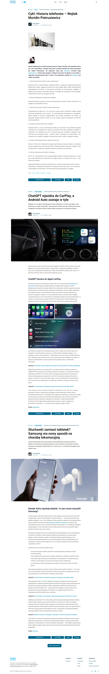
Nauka (65, 2)
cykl (33, 173)
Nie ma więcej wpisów (54, 645)
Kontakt (91, 663)
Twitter (57, 179)
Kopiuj (77, 179)
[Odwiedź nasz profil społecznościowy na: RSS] (98, 671)
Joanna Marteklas (36, 213)
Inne (36, 9)
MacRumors (36, 407)
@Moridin (67, 71)
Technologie (80, 661)
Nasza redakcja (92, 661)
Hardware (68, 661)
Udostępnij (39, 179)
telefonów (43, 173)
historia (37, 173)
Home (31, 9)
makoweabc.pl (32, 73)
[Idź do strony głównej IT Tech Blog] (25, 660)
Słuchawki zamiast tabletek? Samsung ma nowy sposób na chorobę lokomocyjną (57, 365)
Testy (60, 2)
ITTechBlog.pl (16, 671)
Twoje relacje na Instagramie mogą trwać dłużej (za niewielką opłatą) (54, 386)
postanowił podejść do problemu (58, 522)
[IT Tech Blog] (13, 2)
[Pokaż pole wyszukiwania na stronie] (96, 2)
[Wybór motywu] (24, 2)
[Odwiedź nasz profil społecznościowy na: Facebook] (92, 671)
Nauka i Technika (38, 191)
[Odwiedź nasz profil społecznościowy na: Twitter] (95, 671)
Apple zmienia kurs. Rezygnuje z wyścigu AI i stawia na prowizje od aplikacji (56, 614)
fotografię (75, 75)
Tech (55, 2)
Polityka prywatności (94, 666)
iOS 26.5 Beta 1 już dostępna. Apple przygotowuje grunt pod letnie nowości (56, 596)
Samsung (35, 631)
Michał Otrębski (36, 23)
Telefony (49, 173)
